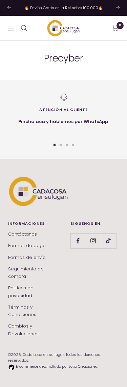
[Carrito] (115, 28)
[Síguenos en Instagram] (93, 240)
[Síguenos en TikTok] (108, 240)
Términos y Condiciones (22, 311)
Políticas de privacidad (21, 291)
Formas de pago (27, 245)
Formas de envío (27, 257)
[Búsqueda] (24, 28)
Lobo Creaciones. (83, 366)
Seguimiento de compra (26, 273)
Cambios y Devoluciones (23, 330)
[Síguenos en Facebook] (78, 240)
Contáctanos (22, 234)
